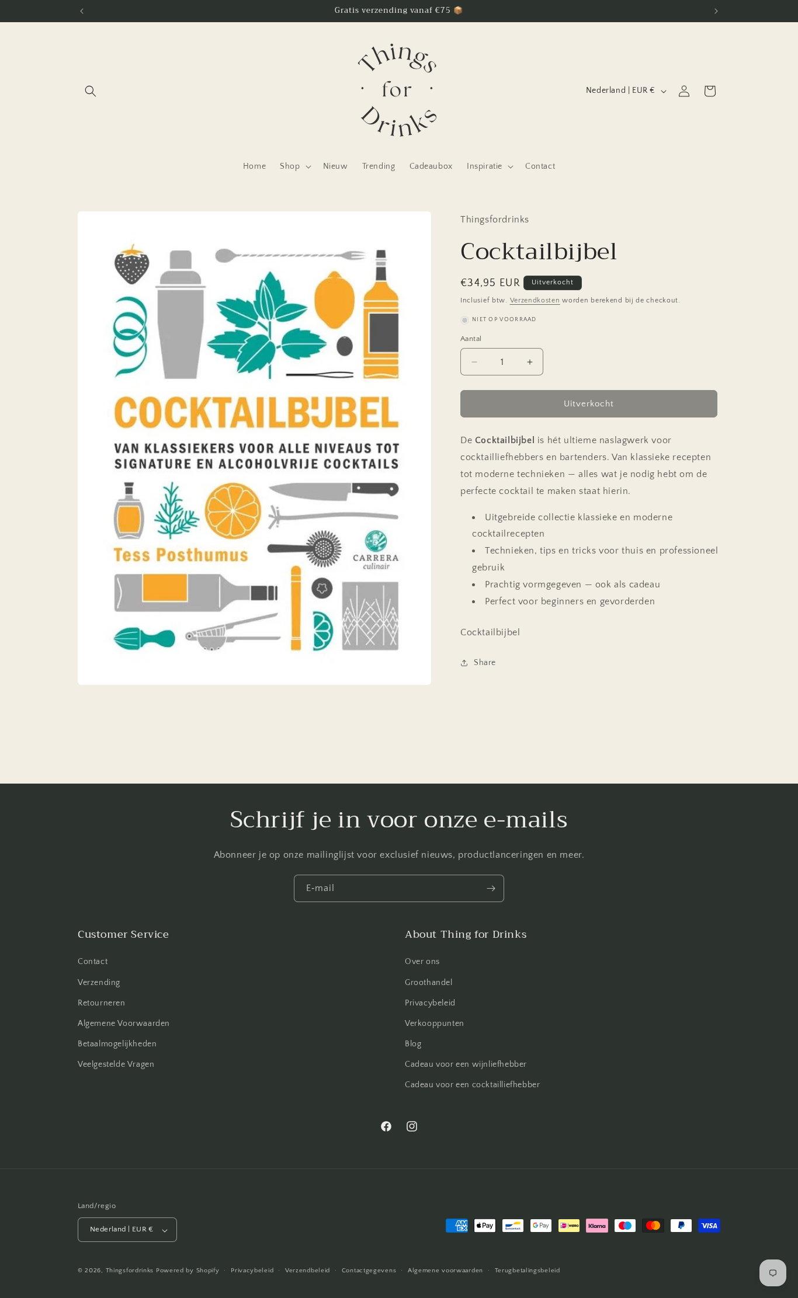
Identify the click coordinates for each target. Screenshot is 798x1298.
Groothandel (429, 982)
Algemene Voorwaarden (124, 1023)
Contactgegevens (369, 1270)
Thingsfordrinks (130, 1271)
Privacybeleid (430, 1003)
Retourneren (102, 1003)
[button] (90, 91)
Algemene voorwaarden (445, 1270)
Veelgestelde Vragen (116, 1065)
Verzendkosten (535, 300)
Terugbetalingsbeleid (527, 1270)
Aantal (470, 339)
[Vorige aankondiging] (82, 11)
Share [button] (485, 662)
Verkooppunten (434, 1023)
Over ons (422, 962)
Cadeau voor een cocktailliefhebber (472, 1085)
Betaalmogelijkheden (117, 1044)
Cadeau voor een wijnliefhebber (466, 1065)
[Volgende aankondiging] (716, 11)
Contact (92, 962)
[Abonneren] (491, 888)
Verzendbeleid (307, 1270)
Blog (413, 1044)
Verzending (99, 982)
